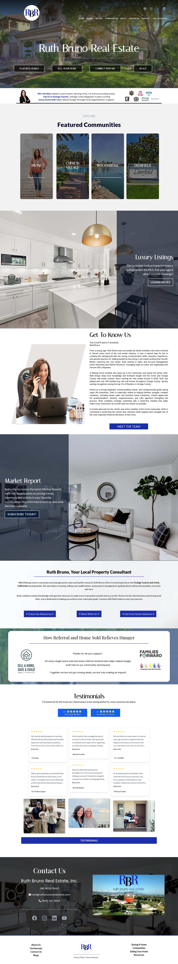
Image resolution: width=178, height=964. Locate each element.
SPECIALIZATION (160, 18)
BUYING (89, 18)
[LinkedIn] (164, 8)
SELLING (99, 18)
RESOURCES (134, 18)
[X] (158, 8)
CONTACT (146, 18)
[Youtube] (64, 918)
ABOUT (123, 18)
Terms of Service (91, 957)
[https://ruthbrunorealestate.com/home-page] (32, 13)
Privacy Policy (79, 957)
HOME (81, 18)
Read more (35, 749)
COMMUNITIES (111, 18)
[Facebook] (145, 8)
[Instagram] (151, 8)
